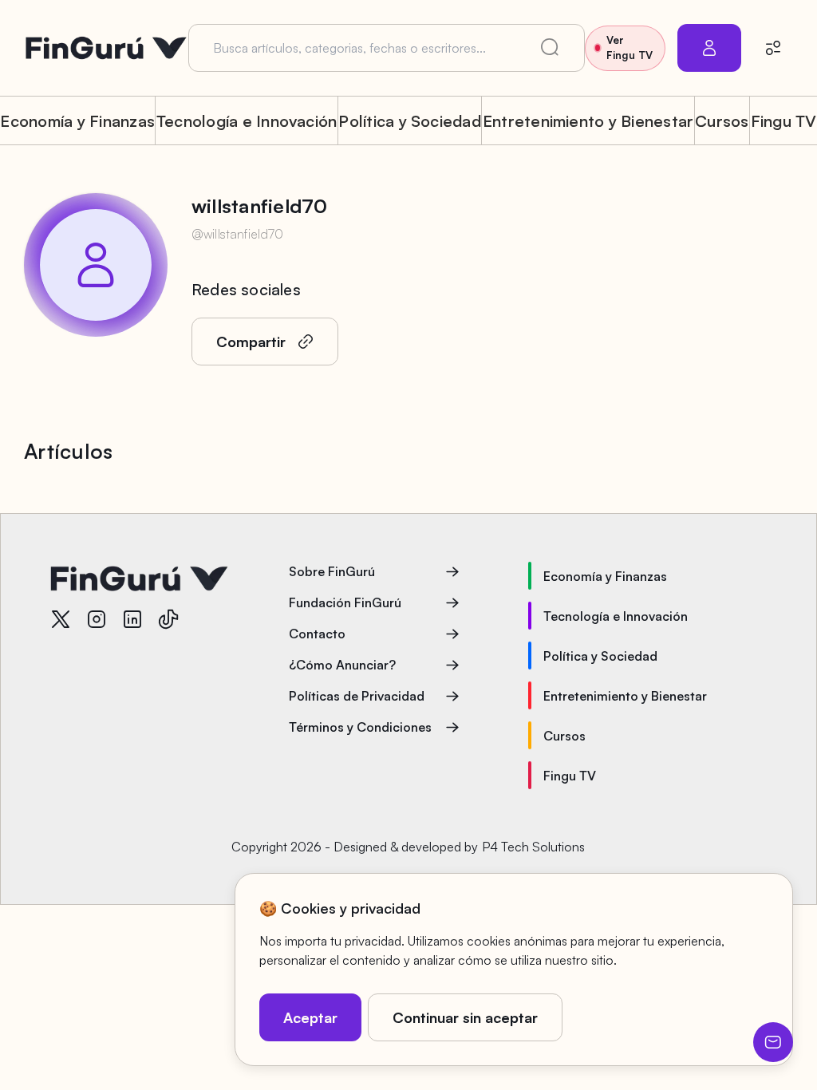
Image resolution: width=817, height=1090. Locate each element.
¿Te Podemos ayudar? (773, 1042)
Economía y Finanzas (77, 121)
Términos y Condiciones (360, 727)
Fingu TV (784, 121)
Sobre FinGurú (332, 571)
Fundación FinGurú (345, 602)
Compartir (251, 341)
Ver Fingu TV (629, 48)
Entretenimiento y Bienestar (588, 121)
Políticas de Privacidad (356, 696)
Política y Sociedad (409, 121)
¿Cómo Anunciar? (342, 665)
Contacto (317, 634)
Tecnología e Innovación (246, 121)
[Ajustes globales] (773, 48)
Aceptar (310, 1017)
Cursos (721, 121)
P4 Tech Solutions (533, 847)
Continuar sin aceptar (465, 1017)
